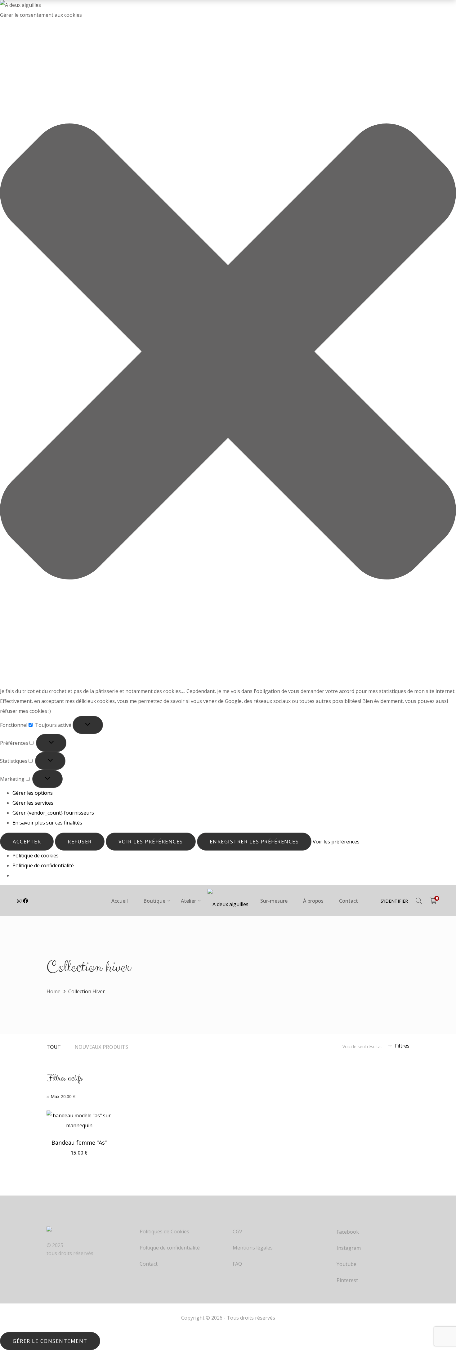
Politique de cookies (35, 855)
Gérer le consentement (50, 1341)
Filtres (402, 1045)
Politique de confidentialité (43, 865)
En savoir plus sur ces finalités (47, 822)
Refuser (80, 841)
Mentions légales (253, 1248)
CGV (237, 1231)
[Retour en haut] (439, 1322)
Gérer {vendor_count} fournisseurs (53, 812)
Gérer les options (32, 792)
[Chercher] (419, 901)
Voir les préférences (150, 841)
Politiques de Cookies (164, 1231)
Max (63, 1096)
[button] (228, 353)
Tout (54, 1047)
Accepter (27, 841)
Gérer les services (32, 802)
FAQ (237, 1264)
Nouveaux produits (101, 1047)
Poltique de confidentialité (170, 1248)
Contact (149, 1264)
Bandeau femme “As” (79, 1142)
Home (53, 991)
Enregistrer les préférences (254, 841)
